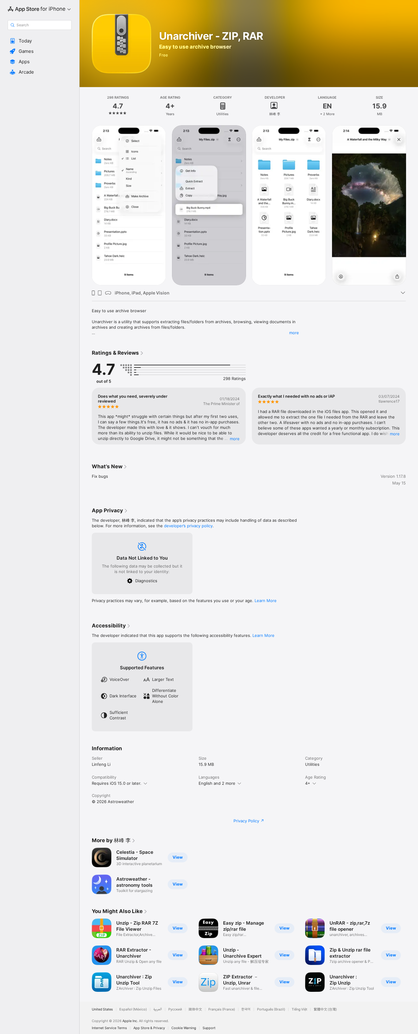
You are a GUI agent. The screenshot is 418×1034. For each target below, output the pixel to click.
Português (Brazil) (271, 1009)
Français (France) (221, 1009)
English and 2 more (217, 783)
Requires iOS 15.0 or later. (116, 783)
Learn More (266, 600)
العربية (157, 1009)
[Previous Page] (85, 205)
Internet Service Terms (109, 1028)
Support (209, 1028)
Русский (175, 1009)
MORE (235, 438)
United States (102, 1009)
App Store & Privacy (149, 1028)
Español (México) (133, 1009)
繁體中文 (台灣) (325, 1009)
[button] (39, 41)
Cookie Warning (183, 1028)
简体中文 (195, 1009)
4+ (307, 783)
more (294, 332)
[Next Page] (412, 205)
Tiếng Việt (299, 1009)
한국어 (246, 1009)
